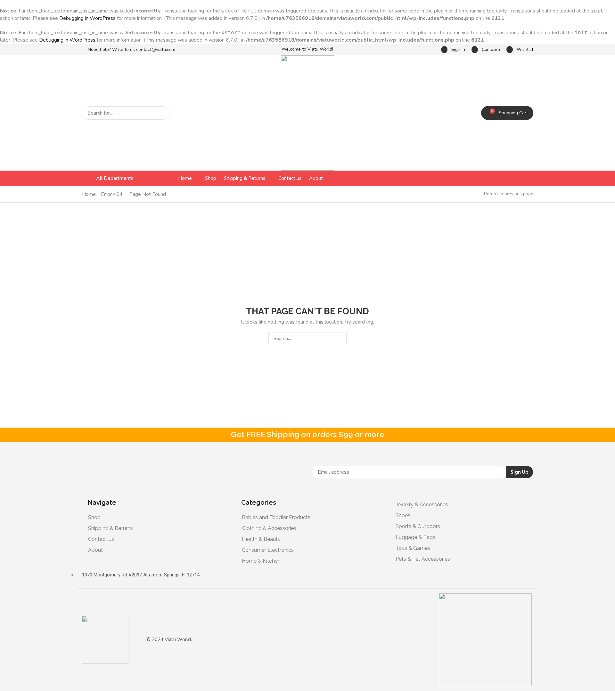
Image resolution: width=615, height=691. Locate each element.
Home (89, 194)
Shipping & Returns (110, 528)
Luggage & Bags (415, 537)
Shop (94, 517)
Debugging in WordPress (87, 18)
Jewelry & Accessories (422, 505)
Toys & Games (413, 548)
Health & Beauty (261, 539)
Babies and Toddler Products (276, 517)
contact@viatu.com (155, 49)
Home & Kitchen (261, 561)
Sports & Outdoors (418, 526)
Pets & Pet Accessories (423, 559)
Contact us (101, 539)
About (95, 550)
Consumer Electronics (268, 550)
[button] (453, 49)
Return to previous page (508, 194)
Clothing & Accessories (269, 528)
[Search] (162, 113)
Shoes (403, 515)
